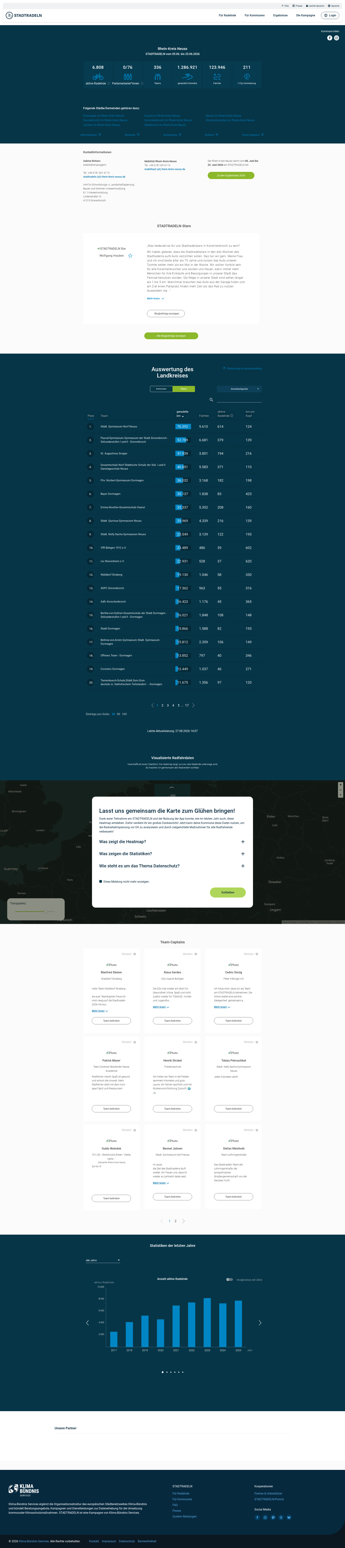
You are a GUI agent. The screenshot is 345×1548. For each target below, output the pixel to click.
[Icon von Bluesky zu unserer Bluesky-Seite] (289, 1517)
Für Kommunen (255, 15)
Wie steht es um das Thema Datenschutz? (139, 865)
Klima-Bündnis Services (34, 1541)
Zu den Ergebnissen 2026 (231, 175)
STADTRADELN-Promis (269, 1499)
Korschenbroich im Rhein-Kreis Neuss (168, 120)
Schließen (227, 892)
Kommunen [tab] (161, 389)
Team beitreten (111, 1020)
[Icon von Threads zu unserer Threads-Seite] (281, 1517)
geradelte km (182, 414)
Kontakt (94, 1541)
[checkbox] (172, 881)
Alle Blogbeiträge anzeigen (171, 335)
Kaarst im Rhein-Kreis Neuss (162, 115)
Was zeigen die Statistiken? (125, 853)
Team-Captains (250, 134)
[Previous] (162, 1222)
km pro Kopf (250, 414)
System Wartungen (184, 1516)
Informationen (88, 134)
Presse (299, 6)
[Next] (182, 1222)
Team (104, 416)
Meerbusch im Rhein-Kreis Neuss (165, 125)
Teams (184, 389)
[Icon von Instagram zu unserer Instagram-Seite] (265, 1517)
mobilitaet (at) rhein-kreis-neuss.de (164, 169)
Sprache (335, 6)
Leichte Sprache (316, 6)
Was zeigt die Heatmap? (122, 841)
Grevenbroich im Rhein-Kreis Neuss (105, 120)
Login (332, 15)
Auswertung (170, 134)
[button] (87, 1323)
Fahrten (204, 416)
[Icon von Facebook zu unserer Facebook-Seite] (257, 1517)
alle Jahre (91, 1260)
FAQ (287, 6)
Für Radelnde (227, 15)
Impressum (109, 1541)
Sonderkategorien (239, 389)
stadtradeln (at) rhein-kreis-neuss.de (104, 176)
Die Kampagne (305, 15)
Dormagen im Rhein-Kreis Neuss (103, 115)
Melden (127, 954)
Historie (209, 134)
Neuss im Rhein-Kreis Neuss (223, 115)
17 (187, 705)
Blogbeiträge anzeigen (166, 313)
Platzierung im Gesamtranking (244, 368)
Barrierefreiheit (147, 1541)
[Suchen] (211, 400)
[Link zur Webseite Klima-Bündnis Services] (24, 1490)
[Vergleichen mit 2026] (230, 1280)
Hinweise (130, 134)
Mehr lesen (98, 1010)
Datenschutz (127, 1541)
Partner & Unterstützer (268, 1493)
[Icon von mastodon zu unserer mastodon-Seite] (273, 1517)
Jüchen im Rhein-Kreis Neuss (101, 125)
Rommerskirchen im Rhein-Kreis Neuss (230, 120)
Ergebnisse (280, 15)
